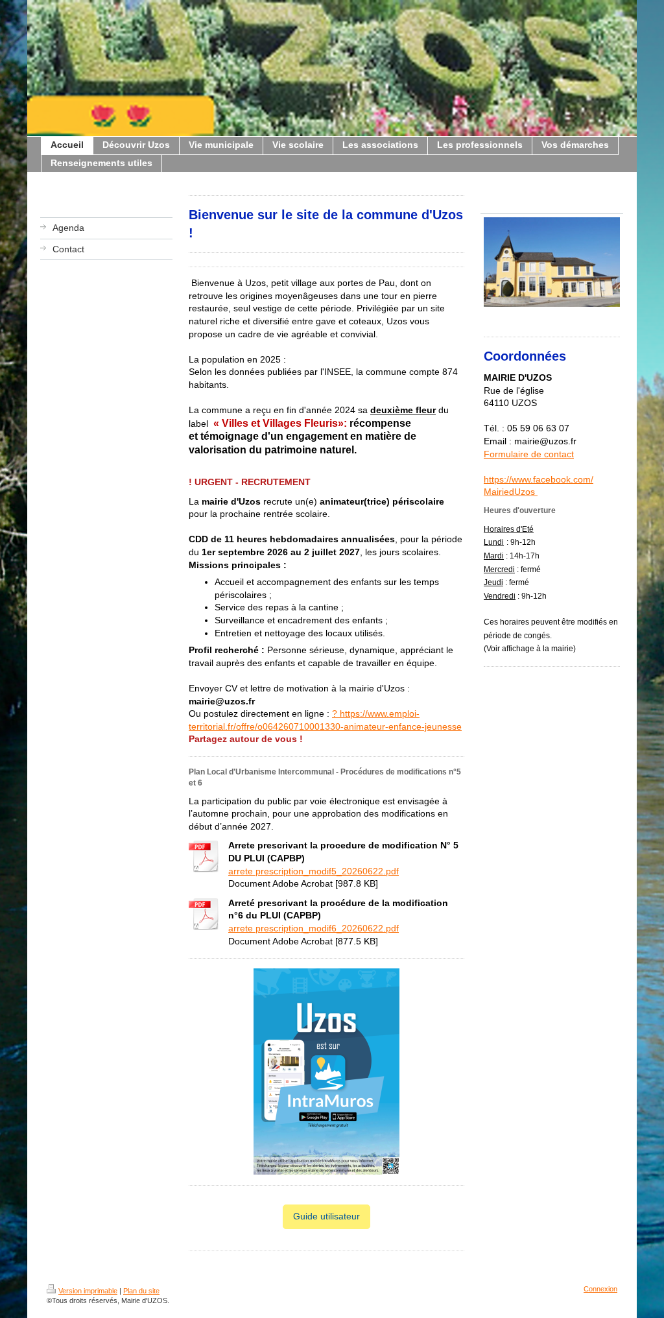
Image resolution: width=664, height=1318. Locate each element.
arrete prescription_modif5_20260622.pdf (313, 871)
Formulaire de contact (529, 454)
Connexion (600, 1289)
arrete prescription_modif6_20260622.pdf (313, 928)
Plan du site (141, 1291)
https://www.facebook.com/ (538, 479)
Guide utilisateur (326, 1216)
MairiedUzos (511, 491)
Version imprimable (87, 1291)
